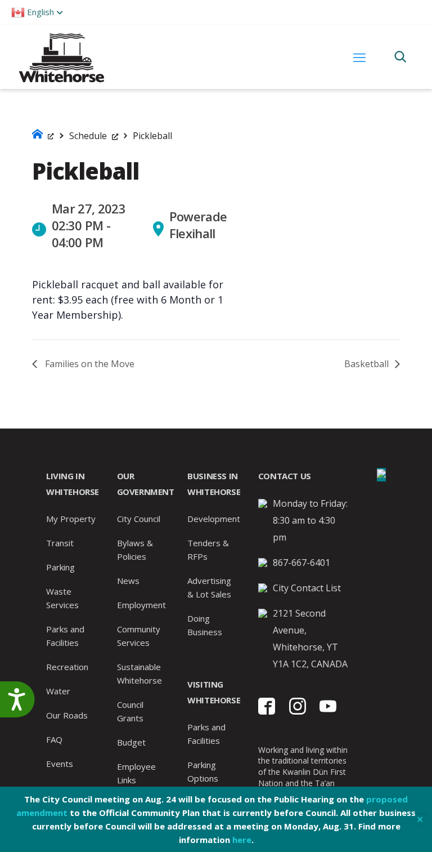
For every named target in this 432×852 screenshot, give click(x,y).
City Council (138, 518)
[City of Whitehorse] (61, 56)
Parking (60, 567)
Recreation (67, 666)
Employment (141, 604)
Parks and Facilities (65, 635)
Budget (131, 742)
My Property (71, 518)
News (128, 580)
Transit (60, 542)
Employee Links (136, 773)
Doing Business (204, 625)
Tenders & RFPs (208, 549)
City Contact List (307, 588)
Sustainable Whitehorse (139, 673)
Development (213, 518)
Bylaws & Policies (135, 549)
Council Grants (130, 711)
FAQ (54, 739)
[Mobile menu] (359, 56)
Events (59, 763)
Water (58, 691)
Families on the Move (88, 364)
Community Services (138, 635)
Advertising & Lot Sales (209, 587)
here (241, 839)
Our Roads (67, 715)
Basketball (367, 364)
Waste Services (62, 598)
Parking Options (202, 771)
